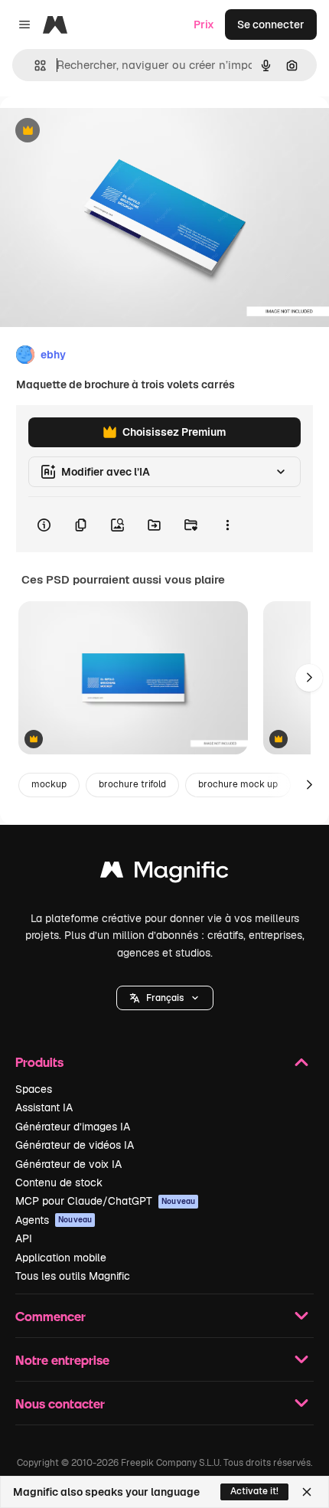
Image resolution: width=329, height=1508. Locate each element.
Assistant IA (44, 1107)
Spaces (33, 1089)
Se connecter (271, 24)
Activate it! (254, 1491)
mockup (49, 784)
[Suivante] (309, 677)
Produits (39, 1062)
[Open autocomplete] (34, 65)
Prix (204, 24)
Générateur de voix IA (68, 1164)
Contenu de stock (59, 1182)
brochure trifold (132, 784)
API (23, 1238)
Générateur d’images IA (72, 1126)
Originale (101, 131)
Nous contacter (60, 1403)
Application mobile (60, 1257)
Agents (53, 1220)
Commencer (50, 1316)
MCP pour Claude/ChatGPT (105, 1201)
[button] (164, 998)
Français (165, 998)
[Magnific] (164, 873)
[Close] (307, 1492)
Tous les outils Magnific (72, 1276)
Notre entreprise (62, 1360)
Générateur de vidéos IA (74, 1145)
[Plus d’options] (227, 524)
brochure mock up (238, 784)
